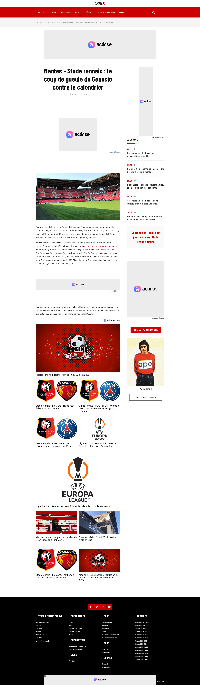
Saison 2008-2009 (141, 635)
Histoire (105, 625)
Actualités (106, 652)
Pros (45, 12)
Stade (104, 631)
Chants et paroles (75, 649)
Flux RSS (39, 638)
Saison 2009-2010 (141, 638)
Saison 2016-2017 (141, 659)
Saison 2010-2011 (141, 641)
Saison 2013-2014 (141, 650)
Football (72, 661)
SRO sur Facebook (75, 628)
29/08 (129, 180)
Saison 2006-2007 (141, 628)
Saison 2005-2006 (141, 625)
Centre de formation (109, 638)
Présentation (107, 622)
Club (38, 12)
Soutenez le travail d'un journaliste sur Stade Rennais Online (145, 237)
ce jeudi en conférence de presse (103, 246)
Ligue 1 (101, 12)
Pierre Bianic (145, 389)
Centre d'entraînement (110, 635)
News (71, 635)
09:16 (129, 149)
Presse (38, 631)
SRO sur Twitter (74, 631)
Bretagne (111, 12)
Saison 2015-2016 (141, 656)
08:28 (129, 165)
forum (122, 12)
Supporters (66, 12)
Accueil (40, 22)
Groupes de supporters (77, 646)
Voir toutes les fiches (146, 397)
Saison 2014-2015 (141, 653)
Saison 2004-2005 (141, 622)
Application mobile (43, 641)
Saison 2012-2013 (141, 647)
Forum (71, 622)
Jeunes (54, 12)
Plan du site (40, 635)
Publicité (39, 625)
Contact (39, 628)
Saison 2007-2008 (141, 631)
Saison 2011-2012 (141, 644)
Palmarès (105, 628)
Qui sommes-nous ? (43, 622)
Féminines (90, 12)
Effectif (105, 649)
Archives (79, 12)
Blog (70, 625)
